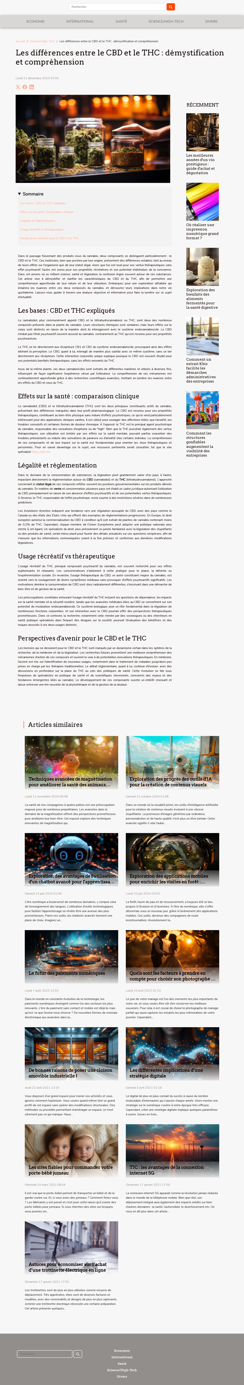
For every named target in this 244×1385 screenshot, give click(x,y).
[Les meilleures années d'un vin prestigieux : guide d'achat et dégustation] (202, 132)
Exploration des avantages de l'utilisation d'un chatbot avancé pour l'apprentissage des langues (72, 881)
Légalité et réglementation (37, 221)
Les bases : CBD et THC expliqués (43, 203)
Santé (121, 21)
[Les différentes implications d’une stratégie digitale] (172, 1054)
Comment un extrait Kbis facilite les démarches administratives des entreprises (201, 370)
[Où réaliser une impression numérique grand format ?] (202, 201)
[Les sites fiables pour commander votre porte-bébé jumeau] (71, 1151)
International (80, 21)
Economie (35, 21)
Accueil (20, 41)
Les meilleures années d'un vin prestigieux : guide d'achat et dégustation (200, 164)
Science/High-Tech (166, 21)
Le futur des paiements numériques (67, 973)
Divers (211, 21)
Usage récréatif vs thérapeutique (41, 229)
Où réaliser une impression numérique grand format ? (202, 231)
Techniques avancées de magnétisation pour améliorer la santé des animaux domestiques (70, 784)
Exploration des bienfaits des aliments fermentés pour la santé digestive (202, 299)
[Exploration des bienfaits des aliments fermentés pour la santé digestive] (202, 267)
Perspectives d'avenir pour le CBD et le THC (49, 238)
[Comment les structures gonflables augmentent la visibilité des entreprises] (202, 410)
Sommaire (33, 194)
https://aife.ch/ (41, 452)
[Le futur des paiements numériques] (71, 956)
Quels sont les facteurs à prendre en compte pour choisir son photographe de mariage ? (173, 978)
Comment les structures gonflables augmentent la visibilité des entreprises (199, 444)
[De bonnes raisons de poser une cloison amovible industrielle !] (71, 1054)
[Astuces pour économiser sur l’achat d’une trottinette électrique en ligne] (71, 1248)
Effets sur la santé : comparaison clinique (46, 212)
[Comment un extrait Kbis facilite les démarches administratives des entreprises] (202, 336)
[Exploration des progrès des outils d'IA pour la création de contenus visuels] (172, 762)
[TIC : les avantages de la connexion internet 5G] (172, 1151)
